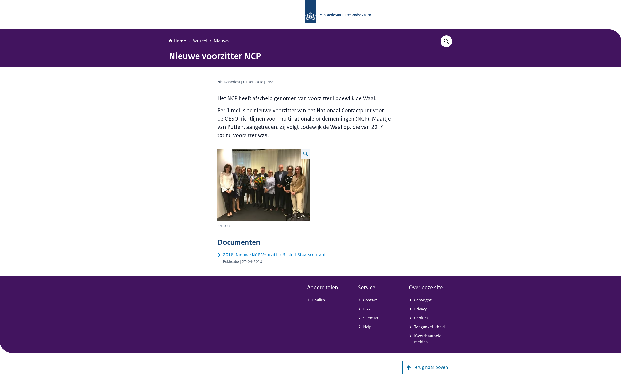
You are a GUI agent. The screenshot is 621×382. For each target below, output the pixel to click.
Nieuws (221, 41)
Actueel (199, 41)
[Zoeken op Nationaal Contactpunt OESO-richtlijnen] (446, 41)
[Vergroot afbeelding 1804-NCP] (305, 154)
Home (180, 41)
